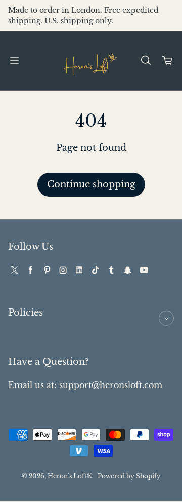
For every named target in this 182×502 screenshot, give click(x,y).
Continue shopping (91, 184)
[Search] (146, 61)
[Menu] (14, 61)
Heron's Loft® (70, 476)
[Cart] (168, 61)
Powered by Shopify (129, 476)
